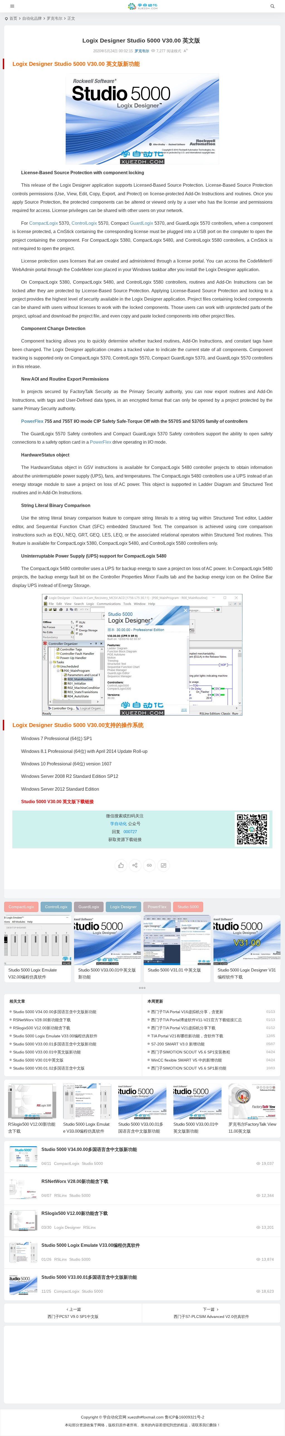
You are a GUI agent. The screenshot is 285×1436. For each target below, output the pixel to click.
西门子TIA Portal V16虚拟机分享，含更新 (187, 1012)
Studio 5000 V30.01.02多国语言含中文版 (49, 1068)
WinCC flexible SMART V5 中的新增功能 (186, 1060)
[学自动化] (142, 6)
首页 (13, 18)
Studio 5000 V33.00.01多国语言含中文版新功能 (54, 1044)
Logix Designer (67, 1227)
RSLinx (60, 1195)
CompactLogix (66, 1163)
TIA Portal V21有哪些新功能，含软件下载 (187, 1036)
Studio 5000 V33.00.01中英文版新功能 (47, 1052)
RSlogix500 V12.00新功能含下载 (41, 1028)
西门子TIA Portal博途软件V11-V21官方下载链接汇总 (196, 1020)
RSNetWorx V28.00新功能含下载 (42, 1020)
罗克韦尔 (54, 18)
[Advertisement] (142, 1364)
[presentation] (244, 1092)
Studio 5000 (92, 1163)
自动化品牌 (32, 18)
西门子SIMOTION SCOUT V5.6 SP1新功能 (188, 1068)
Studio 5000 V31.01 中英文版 (174, 970)
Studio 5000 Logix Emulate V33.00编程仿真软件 (55, 1036)
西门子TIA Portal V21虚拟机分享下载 (183, 1028)
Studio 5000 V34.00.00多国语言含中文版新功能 (54, 1012)
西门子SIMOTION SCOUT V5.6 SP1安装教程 (190, 1052)
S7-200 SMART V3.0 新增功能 (178, 1044)
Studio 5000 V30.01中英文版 (38, 1060)
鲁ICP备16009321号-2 (184, 1417)
